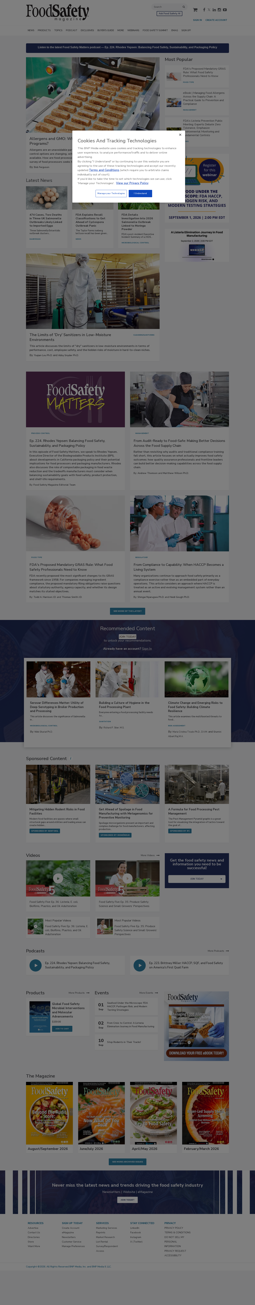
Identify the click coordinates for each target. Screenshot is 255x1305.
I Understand (140, 193)
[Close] (180, 135)
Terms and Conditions (104, 170)
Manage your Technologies (111, 193)
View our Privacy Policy (132, 183)
